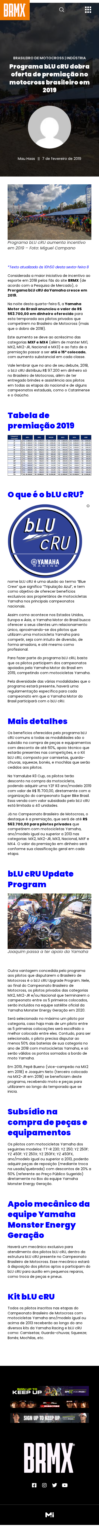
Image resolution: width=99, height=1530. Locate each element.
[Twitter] (54, 1485)
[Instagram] (44, 1485)
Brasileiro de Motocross (38, 58)
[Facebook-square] (34, 1485)
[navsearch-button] (62, 10)
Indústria (76, 58)
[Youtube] (64, 1485)
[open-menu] (88, 10)
